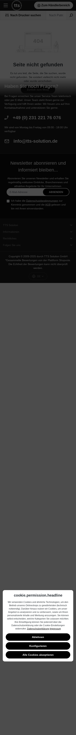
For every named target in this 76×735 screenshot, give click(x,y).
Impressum (55, 628)
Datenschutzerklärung (38, 628)
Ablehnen (38, 637)
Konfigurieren (38, 645)
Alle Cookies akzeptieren (38, 654)
